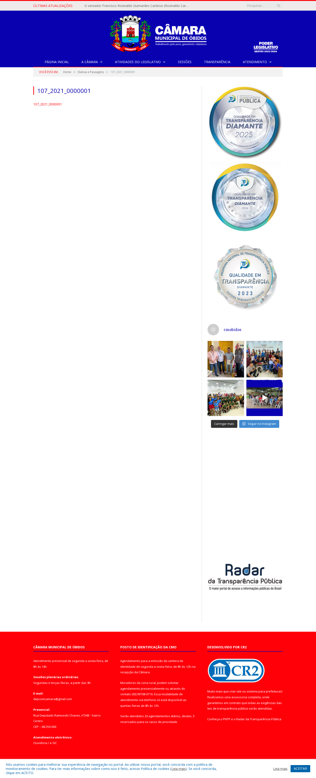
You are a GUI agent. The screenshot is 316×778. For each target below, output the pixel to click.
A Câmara (89, 62)
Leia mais (178, 768)
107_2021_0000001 (47, 104)
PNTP (226, 719)
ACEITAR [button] (300, 768)
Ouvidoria (40, 743)
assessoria (239, 697)
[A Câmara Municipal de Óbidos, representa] (264, 398)
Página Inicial (57, 62)
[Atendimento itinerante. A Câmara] (226, 359)
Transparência (217, 62)
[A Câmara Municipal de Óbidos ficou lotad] (226, 398)
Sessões (185, 62)
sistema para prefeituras (264, 691)
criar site (235, 691)
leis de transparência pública (227, 708)
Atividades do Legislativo (138, 62)
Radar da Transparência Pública (258, 719)
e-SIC (53, 743)
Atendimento (255, 62)
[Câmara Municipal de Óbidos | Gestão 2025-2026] (158, 33)
